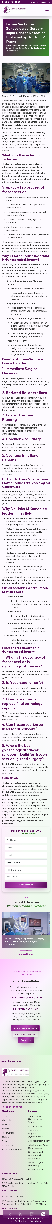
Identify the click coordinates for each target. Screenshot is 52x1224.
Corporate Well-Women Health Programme (36, 1155)
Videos (5, 1128)
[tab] (21, 950)
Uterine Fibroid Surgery (39, 1140)
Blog (15, 45)
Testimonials (8, 1132)
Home (8, 45)
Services (6, 1124)
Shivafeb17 (23, 1221)
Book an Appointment (12, 1149)
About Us (6, 1120)
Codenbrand (36, 1221)
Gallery (5, 1137)
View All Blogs (26, 954)
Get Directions (9, 1190)
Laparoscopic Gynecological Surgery (35, 1119)
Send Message (26, 884)
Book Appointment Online (25, 1028)
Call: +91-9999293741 (41, 2)
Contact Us (26, 1040)
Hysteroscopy (35, 1126)
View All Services (35, 1169)
